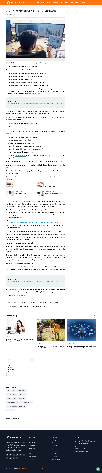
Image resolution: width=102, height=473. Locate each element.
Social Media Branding (34, 442)
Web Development (33, 440)
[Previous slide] (91, 315)
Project (66, 2)
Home (37, 2)
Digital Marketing (40, 63)
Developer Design (11, 398)
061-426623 (79, 446)
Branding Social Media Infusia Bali (53, 193)
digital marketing (29, 267)
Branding (57, 302)
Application (31, 451)
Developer (21, 398)
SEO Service (32, 454)
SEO (8, 375)
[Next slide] (94, 315)
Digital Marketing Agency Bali (36, 469)
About (42, 2)
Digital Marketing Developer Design (16, 406)
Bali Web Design (23, 469)
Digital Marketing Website (19, 390)
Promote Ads (54, 2)
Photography (32, 456)
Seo (51, 302)
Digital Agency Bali (11, 394)
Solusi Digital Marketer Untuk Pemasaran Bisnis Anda (32, 306)
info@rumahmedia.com (82, 449)
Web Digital (22, 394)
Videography (32, 459)
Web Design (43, 302)
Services (47, 2)
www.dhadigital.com (18, 295)
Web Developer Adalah (12, 402)
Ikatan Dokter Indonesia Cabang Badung (24, 185)
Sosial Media (24, 302)
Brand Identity (32, 445)
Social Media (10, 369)
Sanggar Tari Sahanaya (20, 193)
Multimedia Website (26, 402)
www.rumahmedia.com (82, 451)
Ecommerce (33, 302)
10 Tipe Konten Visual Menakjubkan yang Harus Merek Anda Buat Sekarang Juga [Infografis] (32, 222)
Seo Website (10, 410)
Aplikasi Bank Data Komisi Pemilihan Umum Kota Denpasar (55, 185)
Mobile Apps (32, 448)
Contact (82, 2)
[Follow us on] (7, 455)
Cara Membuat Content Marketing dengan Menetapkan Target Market (26, 128)
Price (61, 2)
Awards (71, 2)
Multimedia (14, 302)
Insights (77, 2)
